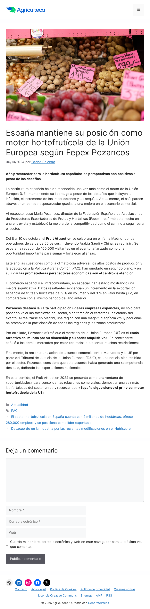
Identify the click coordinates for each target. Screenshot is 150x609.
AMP (99, 595)
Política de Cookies (63, 589)
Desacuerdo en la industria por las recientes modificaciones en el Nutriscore (71, 428)
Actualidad (19, 405)
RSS (109, 595)
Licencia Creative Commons (57, 595)
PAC (14, 411)
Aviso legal (38, 589)
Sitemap (86, 595)
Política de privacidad (95, 589)
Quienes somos (124, 589)
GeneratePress (98, 603)
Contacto (21, 589)
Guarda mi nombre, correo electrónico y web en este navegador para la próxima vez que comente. (76, 544)
